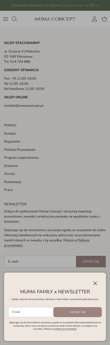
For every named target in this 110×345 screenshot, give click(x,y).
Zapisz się (77, 312)
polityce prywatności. (65, 328)
